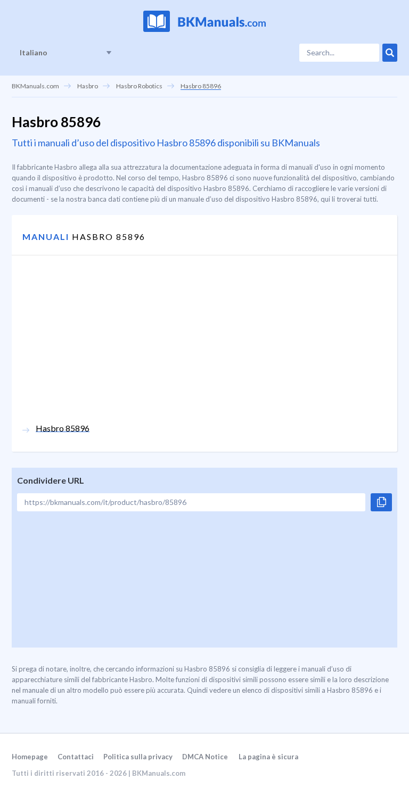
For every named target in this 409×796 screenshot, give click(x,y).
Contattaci (76, 756)
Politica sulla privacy (138, 756)
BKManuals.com (35, 86)
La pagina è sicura (268, 756)
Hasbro (87, 86)
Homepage (30, 756)
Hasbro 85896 (201, 86)
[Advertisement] (204, 348)
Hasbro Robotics (139, 86)
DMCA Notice (205, 756)
